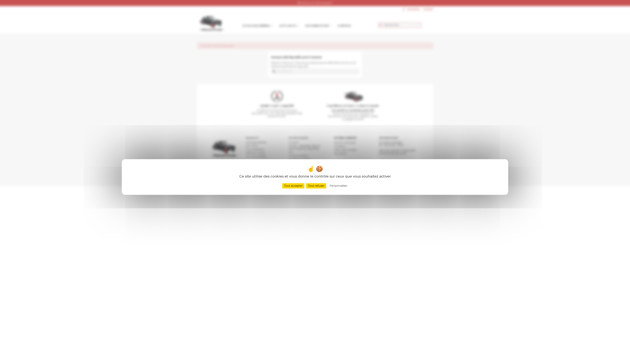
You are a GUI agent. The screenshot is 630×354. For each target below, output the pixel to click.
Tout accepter (293, 185)
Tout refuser (316, 185)
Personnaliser (338, 185)
